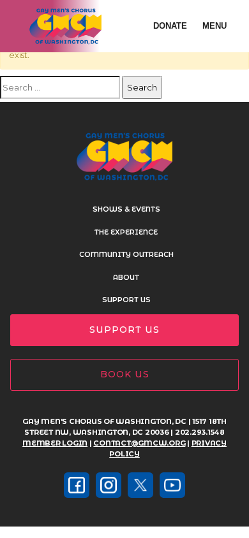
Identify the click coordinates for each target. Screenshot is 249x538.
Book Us (124, 374)
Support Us (126, 299)
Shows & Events (126, 209)
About (126, 277)
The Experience (126, 232)
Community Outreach (126, 254)
